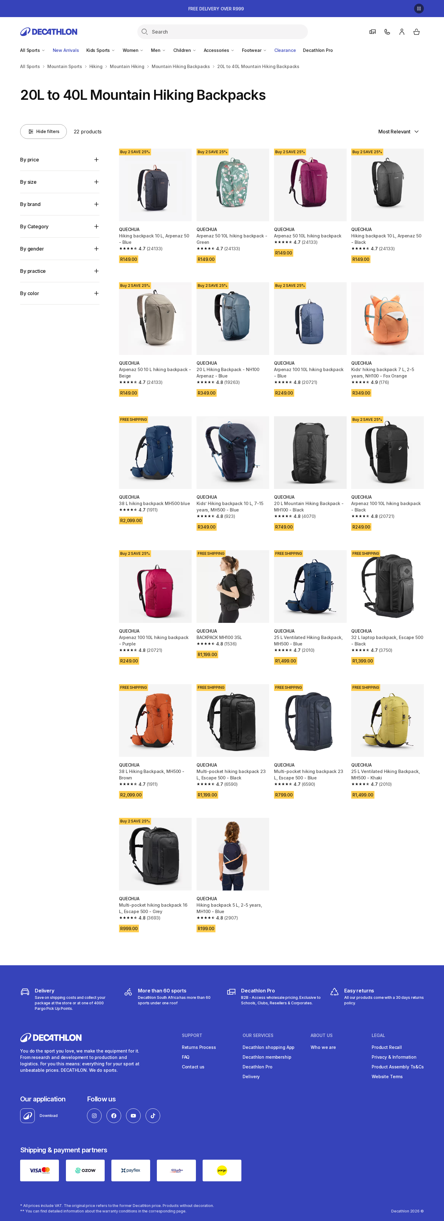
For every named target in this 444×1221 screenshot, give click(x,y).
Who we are (323, 1047)
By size (28, 182)
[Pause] (419, 8)
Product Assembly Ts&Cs (398, 1066)
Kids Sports (98, 50)
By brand (30, 204)
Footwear (252, 50)
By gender (32, 249)
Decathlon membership (267, 1057)
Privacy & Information (394, 1057)
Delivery (251, 1076)
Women (131, 50)
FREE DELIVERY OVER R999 (216, 8)
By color (29, 293)
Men (156, 50)
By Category (34, 226)
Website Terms (387, 1076)
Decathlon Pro (318, 50)
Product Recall (387, 1047)
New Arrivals (66, 50)
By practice (33, 271)
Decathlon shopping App (268, 1047)
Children (182, 50)
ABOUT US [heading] (322, 1035)
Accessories (217, 50)
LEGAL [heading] (378, 1035)
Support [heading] (192, 1035)
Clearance (285, 50)
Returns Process (199, 1047)
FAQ (186, 1057)
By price (29, 160)
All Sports (30, 50)
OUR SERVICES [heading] (258, 1035)
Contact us (193, 1066)
